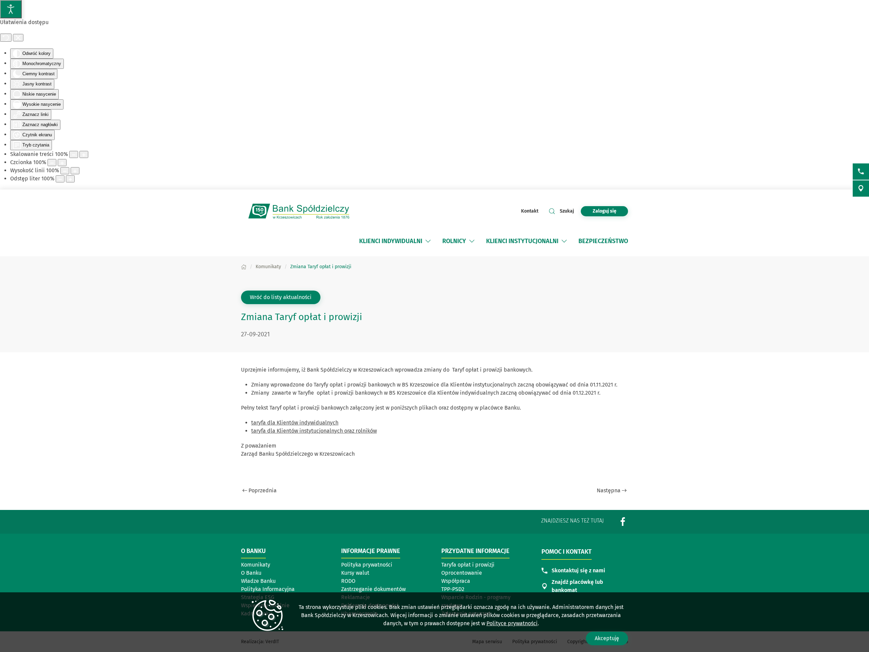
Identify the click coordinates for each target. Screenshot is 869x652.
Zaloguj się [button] (604, 211)
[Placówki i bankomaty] (861, 188)
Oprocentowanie (473, 573)
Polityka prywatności (366, 564)
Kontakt (529, 211)
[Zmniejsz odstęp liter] (60, 178)
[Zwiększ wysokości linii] (75, 170)
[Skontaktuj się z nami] (861, 171)
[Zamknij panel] (18, 37)
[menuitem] (390, 241)
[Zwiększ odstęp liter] (70, 178)
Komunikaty (255, 564)
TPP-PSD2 (452, 589)
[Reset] (6, 38)
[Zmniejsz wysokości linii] (64, 170)
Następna (609, 490)
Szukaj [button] (567, 211)
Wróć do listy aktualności (281, 297)
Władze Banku (258, 581)
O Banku (251, 573)
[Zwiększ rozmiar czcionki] (62, 162)
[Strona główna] (243, 267)
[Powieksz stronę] (83, 154)
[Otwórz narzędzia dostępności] (11, 9)
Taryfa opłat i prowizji (473, 565)
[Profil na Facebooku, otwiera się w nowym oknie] (623, 521)
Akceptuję (607, 638)
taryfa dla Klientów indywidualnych (294, 422)
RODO (348, 581)
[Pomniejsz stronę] (73, 154)
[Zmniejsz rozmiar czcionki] (52, 162)
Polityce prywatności (512, 623)
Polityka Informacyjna (268, 589)
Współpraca (455, 581)
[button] (428, 241)
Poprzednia (262, 490)
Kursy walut (355, 573)
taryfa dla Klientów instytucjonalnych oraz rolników (314, 431)
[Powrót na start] (298, 211)
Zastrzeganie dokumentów (373, 589)
